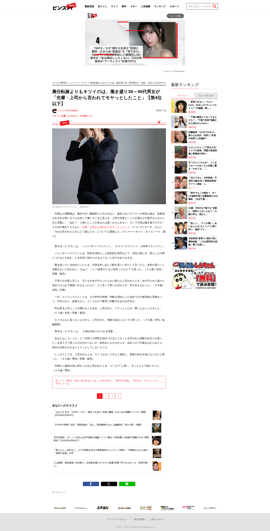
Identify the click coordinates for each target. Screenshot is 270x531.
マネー (133, 6)
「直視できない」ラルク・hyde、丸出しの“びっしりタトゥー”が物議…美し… (202, 105)
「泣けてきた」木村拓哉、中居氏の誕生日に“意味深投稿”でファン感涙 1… (202, 180)
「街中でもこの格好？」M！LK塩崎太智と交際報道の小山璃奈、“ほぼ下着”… (203, 196)
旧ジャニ (102, 6)
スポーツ (174, 6)
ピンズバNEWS (59, 83)
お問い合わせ (156, 519)
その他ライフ (85, 116)
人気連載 (145, 6)
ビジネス (72, 116)
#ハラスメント (59, 492)
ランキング (160, 6)
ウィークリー (206, 95)
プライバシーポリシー (118, 519)
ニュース (74, 83)
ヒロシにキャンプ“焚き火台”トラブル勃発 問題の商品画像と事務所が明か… (202, 150)
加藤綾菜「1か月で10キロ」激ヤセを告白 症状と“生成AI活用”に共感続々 (202, 135)
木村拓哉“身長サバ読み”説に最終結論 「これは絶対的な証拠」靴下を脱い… (203, 241)
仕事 (63, 116)
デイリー (183, 95)
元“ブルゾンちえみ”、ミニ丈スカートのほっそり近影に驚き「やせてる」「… (202, 165)
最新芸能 (89, 6)
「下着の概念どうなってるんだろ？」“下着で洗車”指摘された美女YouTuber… (202, 120)
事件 (124, 6)
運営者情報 (139, 519)
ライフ (114, 6)
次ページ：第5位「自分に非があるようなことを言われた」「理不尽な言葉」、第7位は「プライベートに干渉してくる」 (107, 382)
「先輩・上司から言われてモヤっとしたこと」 (106, 227)
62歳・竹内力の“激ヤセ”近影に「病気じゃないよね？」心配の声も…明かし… (202, 211)
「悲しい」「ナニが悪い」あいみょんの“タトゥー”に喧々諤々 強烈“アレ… (202, 226)
